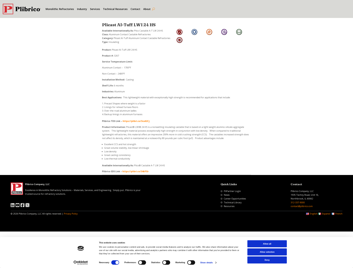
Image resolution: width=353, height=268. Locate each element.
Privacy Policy (71, 213)
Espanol (326, 213)
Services (95, 9)
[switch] (142, 262)
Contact (135, 9)
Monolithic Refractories (60, 9)
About (147, 9)
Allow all (267, 244)
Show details (206, 262)
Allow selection (267, 252)
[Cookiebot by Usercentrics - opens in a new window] (81, 263)
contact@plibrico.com (302, 206)
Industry (82, 9)
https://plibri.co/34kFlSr (135, 171)
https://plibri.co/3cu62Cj (136, 121)
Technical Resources (115, 9)
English (313, 213)
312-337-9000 (298, 202)
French (338, 213)
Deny (267, 260)
